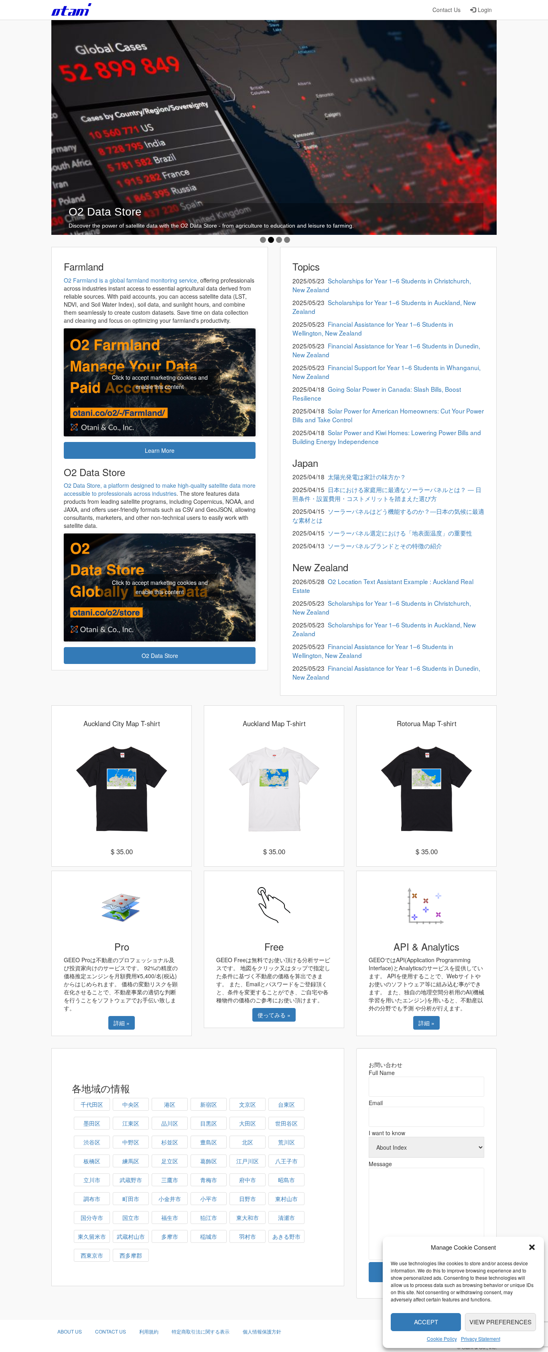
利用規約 (148, 1331)
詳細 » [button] (122, 1023)
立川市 (91, 1180)
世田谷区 (286, 1123)
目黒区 (208, 1123)
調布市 (91, 1199)
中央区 (130, 1104)
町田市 (130, 1199)
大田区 (247, 1123)
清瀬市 (286, 1218)
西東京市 (92, 1255)
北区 (247, 1142)
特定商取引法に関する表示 (200, 1331)
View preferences (500, 1321)
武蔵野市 (131, 1180)
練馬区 (130, 1161)
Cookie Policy (442, 1338)
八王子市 (286, 1161)
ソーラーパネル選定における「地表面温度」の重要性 (400, 532)
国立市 (130, 1218)
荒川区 (286, 1142)
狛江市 (208, 1218)
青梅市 (208, 1180)
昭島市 (286, 1180)
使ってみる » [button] (274, 1015)
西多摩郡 (131, 1255)
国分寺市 (92, 1218)
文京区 (247, 1104)
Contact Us (446, 10)
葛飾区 (208, 1161)
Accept (426, 1321)
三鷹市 (169, 1180)
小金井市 (169, 1199)
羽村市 (247, 1236)
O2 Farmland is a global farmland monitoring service (130, 280)
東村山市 (286, 1199)
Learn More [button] (160, 450)
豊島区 (208, 1142)
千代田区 (92, 1104)
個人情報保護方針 (262, 1331)
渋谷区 (91, 1142)
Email (376, 1103)
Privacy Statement (480, 1338)
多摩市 (169, 1236)
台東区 (286, 1104)
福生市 (169, 1218)
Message (380, 1164)
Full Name (382, 1073)
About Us (69, 1331)
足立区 (169, 1161)
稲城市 (208, 1236)
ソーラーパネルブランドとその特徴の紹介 (385, 545)
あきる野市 (286, 1236)
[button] (532, 1247)
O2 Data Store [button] (160, 656)
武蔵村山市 (131, 1236)
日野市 (247, 1199)
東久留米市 (92, 1236)
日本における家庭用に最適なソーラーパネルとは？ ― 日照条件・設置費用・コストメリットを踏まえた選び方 (386, 494)
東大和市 (247, 1218)
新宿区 (208, 1104)
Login (485, 10)
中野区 (130, 1142)
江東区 (130, 1123)
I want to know (387, 1133)
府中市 (247, 1180)
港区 (169, 1104)
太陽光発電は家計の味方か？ (367, 476)
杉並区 (169, 1142)
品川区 (169, 1123)
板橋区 (91, 1161)
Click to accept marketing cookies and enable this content (160, 382)
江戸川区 (247, 1161)
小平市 (208, 1199)
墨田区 (91, 1123)
